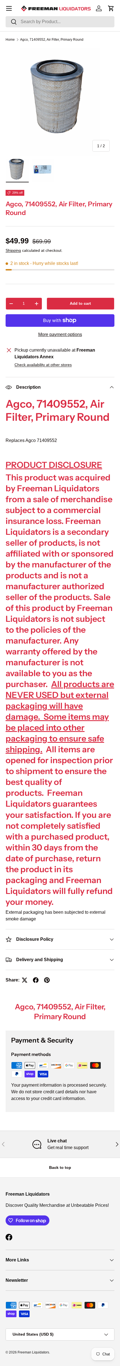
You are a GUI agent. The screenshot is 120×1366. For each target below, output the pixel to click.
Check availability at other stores (43, 364)
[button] (111, 8)
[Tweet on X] (24, 980)
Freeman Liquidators (33, 1352)
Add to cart (80, 303)
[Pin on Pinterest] (46, 980)
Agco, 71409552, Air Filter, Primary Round (51, 40)
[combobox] (60, 21)
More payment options (60, 334)
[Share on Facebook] (35, 980)
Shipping (13, 250)
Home (10, 40)
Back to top (60, 1167)
